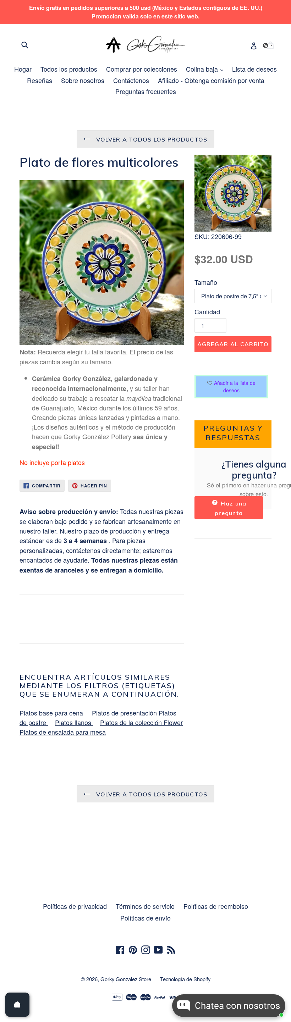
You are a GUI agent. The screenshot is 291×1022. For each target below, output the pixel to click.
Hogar (23, 68)
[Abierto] (17, 1005)
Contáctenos (131, 80)
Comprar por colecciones (141, 68)
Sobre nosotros (82, 80)
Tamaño (205, 282)
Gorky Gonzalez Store (125, 979)
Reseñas (39, 80)
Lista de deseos (254, 68)
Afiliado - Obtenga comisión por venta (211, 80)
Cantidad (207, 311)
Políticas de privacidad (75, 906)
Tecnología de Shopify (185, 979)
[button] (268, 45)
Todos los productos (68, 68)
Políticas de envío (145, 917)
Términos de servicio (145, 906)
